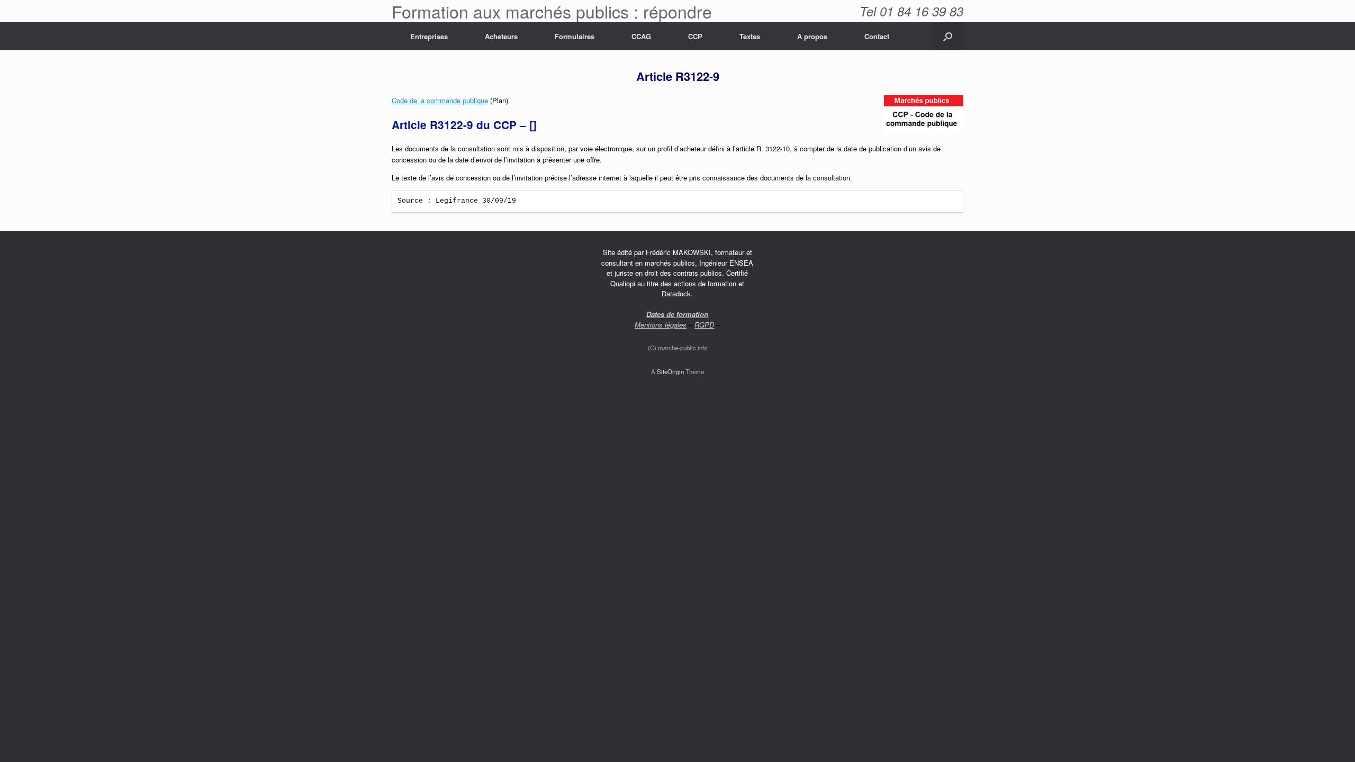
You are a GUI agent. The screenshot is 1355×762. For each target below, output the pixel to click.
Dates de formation (677, 314)
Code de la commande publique (440, 100)
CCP (695, 36)
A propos (812, 36)
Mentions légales (660, 325)
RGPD (704, 325)
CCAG (641, 36)
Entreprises (429, 36)
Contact (876, 36)
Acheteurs (501, 36)
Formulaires (574, 36)
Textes (749, 36)
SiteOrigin (670, 371)
